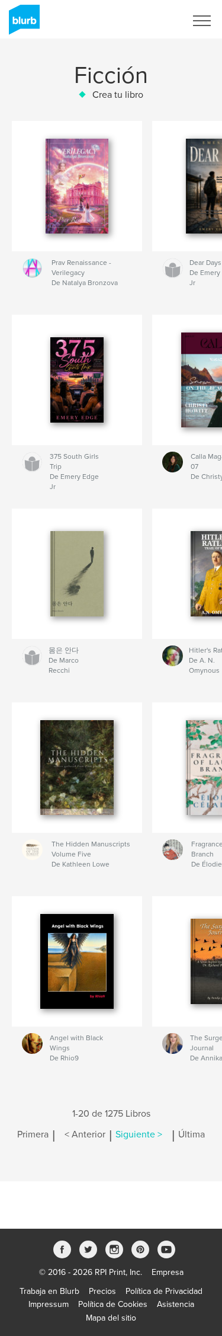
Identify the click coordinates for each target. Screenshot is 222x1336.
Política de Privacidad (164, 1291)
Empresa (168, 1272)
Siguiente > (138, 1134)
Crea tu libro (117, 95)
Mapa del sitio (111, 1318)
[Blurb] (22, 24)
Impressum (48, 1304)
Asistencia (175, 1304)
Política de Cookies (112, 1304)
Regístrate (152, 20)
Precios (102, 1291)
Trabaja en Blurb (49, 1291)
